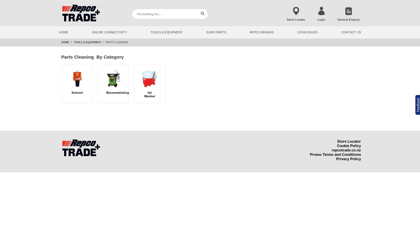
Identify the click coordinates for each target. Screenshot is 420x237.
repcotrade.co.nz (346, 150)
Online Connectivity (109, 32)
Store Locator (349, 141)
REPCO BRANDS (262, 32)
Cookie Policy (349, 146)
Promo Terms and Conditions (335, 155)
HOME (63, 32)
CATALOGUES (307, 32)
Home (65, 42)
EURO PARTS (216, 32)
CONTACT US (351, 32)
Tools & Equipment (166, 32)
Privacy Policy (348, 159)
